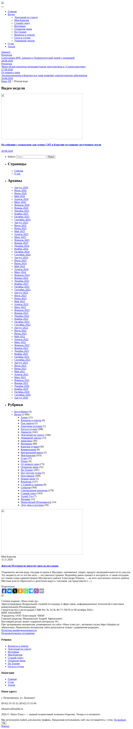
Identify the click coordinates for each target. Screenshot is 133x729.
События (26, 487)
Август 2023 (21, 292)
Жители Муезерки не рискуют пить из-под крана (29, 565)
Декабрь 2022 (21, 316)
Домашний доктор (24, 40)
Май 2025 (19, 231)
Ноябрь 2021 (21, 354)
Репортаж (26, 481)
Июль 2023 (20, 295)
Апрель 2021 (21, 374)
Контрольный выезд (32, 452)
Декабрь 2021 (21, 351)
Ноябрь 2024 (21, 248)
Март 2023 (20, 307)
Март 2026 (20, 202)
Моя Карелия (21, 20)
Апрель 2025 (21, 234)
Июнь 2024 (20, 263)
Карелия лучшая (30, 446)
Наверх (5, 726)
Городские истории (31, 426)
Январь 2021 (21, 383)
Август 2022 (21, 327)
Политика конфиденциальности (19, 630)
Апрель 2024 (21, 269)
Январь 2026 (21, 208)
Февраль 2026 (22, 205)
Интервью (20, 26)
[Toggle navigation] (2, 6)
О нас (11, 43)
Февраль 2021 (22, 380)
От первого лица (30, 464)
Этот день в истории (32, 505)
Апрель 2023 (21, 304)
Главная (12, 11)
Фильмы (25, 499)
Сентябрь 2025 (22, 219)
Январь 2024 (21, 278)
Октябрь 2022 (21, 321)
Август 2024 (21, 257)
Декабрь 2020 (21, 386)
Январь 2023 (21, 313)
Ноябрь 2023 (21, 283)
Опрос (24, 461)
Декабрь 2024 (21, 246)
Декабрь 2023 (21, 281)
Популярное (27, 475)
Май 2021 (19, 371)
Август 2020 (21, 397)
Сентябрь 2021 (22, 359)
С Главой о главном (32, 484)
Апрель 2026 (21, 199)
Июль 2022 (20, 330)
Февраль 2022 (22, 345)
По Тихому (20, 32)
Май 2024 (19, 266)
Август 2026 (21, 187)
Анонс (24, 417)
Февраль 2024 (22, 275)
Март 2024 (20, 272)
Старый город (22, 23)
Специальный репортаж (34, 490)
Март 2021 (20, 377)
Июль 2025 (20, 225)
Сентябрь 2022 (22, 324)
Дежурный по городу (26, 17)
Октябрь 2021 (21, 356)
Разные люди (28, 478)
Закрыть (5, 52)
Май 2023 (19, 301)
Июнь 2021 (20, 368)
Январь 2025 (21, 243)
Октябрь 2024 (21, 251)
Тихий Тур (27, 496)
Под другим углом (31, 473)
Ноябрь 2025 (21, 213)
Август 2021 (21, 362)
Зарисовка (26, 440)
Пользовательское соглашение (18, 633)
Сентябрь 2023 (22, 289)
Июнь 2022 (20, 333)
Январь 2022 (21, 348)
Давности (26, 432)
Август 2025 (21, 222)
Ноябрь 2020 (21, 389)
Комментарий (28, 449)
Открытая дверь (23, 29)
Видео (11, 14)
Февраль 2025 (22, 240)
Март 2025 (20, 237)
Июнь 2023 (20, 298)
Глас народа (27, 423)
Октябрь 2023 (21, 286)
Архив (11, 46)
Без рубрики (21, 411)
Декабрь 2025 (21, 210)
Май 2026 (19, 196)
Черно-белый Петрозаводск (36, 502)
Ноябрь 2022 (21, 319)
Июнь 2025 (20, 228)
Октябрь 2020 (21, 392)
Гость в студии (22, 37)
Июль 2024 (20, 260)
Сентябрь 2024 (22, 254)
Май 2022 (19, 336)
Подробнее (120, 719)
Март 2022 (20, 342)
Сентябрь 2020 (22, 394)
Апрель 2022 (21, 339)
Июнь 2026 (20, 193)
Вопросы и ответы (24, 34)
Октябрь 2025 (21, 216)
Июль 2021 (20, 365)
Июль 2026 (20, 190)
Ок (4, 723)
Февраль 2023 (22, 310)
